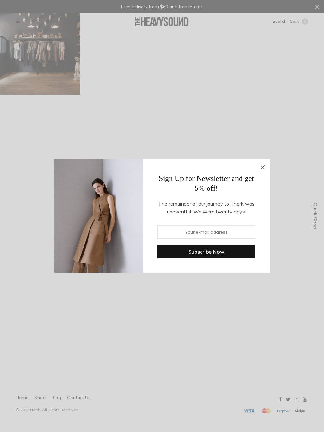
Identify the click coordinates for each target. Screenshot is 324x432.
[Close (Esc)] (263, 166)
